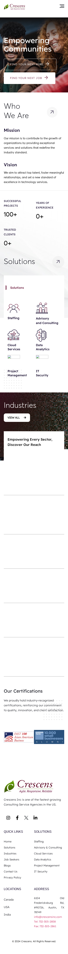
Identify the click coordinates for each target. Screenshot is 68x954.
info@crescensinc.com (48, 917)
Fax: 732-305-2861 (45, 926)
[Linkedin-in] (35, 818)
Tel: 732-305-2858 (45, 921)
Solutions (43, 831)
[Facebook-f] (17, 818)
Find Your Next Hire (26, 64)
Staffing (13, 318)
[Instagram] (8, 818)
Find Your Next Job (26, 78)
